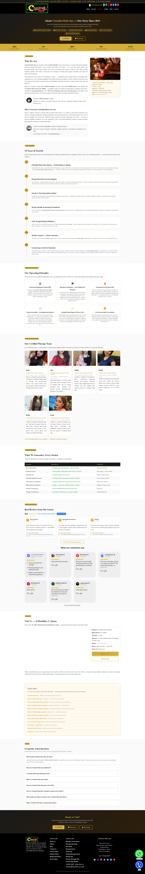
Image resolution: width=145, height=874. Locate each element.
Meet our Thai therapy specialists (37, 712)
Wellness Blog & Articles (35, 728)
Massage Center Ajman (72, 841)
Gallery (106, 9)
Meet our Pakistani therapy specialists (38, 715)
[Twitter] (116, 4)
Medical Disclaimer (55, 856)
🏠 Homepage (86, 827)
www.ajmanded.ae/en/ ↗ (101, 94)
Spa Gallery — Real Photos (35, 725)
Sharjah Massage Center (73, 854)
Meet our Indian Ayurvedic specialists (38, 702)
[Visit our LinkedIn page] (108, 859)
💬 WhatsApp (79, 38)
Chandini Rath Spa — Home (35, 695)
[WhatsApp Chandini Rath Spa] (104, 4)
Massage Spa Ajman (72, 844)
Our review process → (54, 134)
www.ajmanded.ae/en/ (37, 91)
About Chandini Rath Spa (35, 698)
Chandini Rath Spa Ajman (71, 871)
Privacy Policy (54, 851)
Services (93, 9)
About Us (100, 9)
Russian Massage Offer (72, 859)
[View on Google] (53, 555)
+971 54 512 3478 (101, 643)
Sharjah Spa (69, 856)
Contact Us (31, 731)
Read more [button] (103, 567)
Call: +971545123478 (104, 856)
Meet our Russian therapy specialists (38, 708)
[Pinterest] (118, 4)
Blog (111, 9)
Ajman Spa (69, 851)
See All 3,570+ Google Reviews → (72, 542)
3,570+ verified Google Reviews (46, 513)
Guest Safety (53, 859)
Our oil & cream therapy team (36, 721)
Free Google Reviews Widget (73, 605)
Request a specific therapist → (59, 439)
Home (88, 9)
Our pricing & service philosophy (37, 718)
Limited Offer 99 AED (72, 861)
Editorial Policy (54, 854)
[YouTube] (111, 4)
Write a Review (61, 513)
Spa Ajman (69, 846)
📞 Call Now (65, 38)
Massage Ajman (70, 849)
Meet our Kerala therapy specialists (38, 705)
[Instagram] (109, 4)
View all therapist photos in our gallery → (37, 439)
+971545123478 (96, 5)
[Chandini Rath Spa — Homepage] (37, 7)
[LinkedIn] (113, 4)
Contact (116, 9)
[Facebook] (106, 4)
